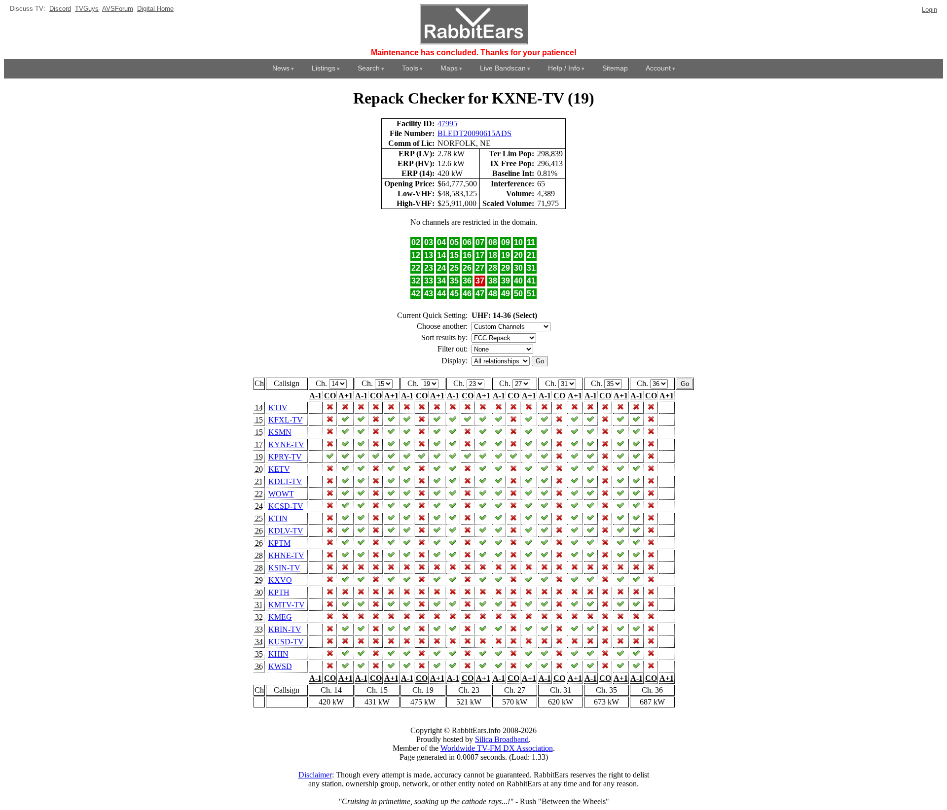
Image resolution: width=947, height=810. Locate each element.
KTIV (278, 407)
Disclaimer (315, 775)
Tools (410, 68)
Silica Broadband (502, 739)
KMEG (280, 617)
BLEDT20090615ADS (474, 133)
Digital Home (155, 8)
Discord (60, 8)
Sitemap (615, 68)
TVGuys (87, 8)
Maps (449, 68)
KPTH (279, 592)
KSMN (279, 432)
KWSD (280, 666)
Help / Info (564, 68)
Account (658, 68)
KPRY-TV (285, 457)
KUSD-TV (286, 641)
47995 (447, 123)
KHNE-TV (286, 555)
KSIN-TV (284, 567)
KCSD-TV (285, 506)
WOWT (281, 494)
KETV (279, 469)
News (281, 68)
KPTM (279, 543)
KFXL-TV (285, 420)
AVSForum (117, 8)
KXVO (280, 580)
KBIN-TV (284, 629)
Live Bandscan (503, 68)
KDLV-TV (285, 531)
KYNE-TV (286, 444)
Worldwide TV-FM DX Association (496, 748)
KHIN (278, 654)
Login (929, 9)
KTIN (278, 518)
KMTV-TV (286, 604)
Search (369, 68)
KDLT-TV (285, 481)
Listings (323, 68)
